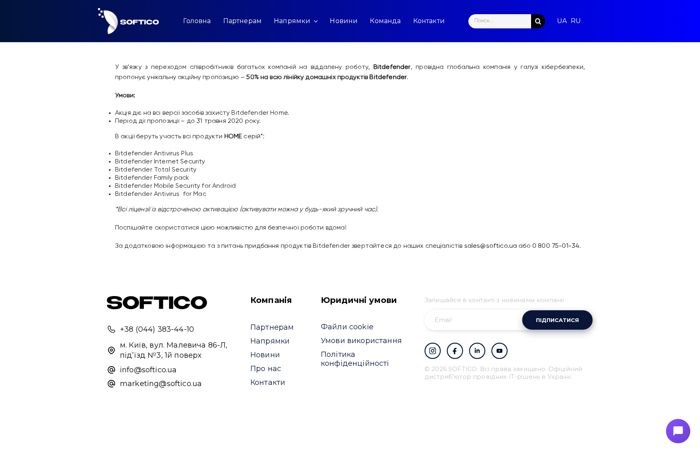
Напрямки (270, 341)
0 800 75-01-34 (555, 246)
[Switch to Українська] (562, 21)
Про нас (265, 368)
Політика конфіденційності (355, 359)
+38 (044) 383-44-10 (157, 329)
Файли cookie (347, 326)
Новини (265, 354)
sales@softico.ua (490, 246)
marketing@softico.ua (161, 383)
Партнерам (272, 327)
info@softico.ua (148, 370)
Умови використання (361, 340)
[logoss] (128, 21)
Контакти (267, 382)
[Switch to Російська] (576, 21)
